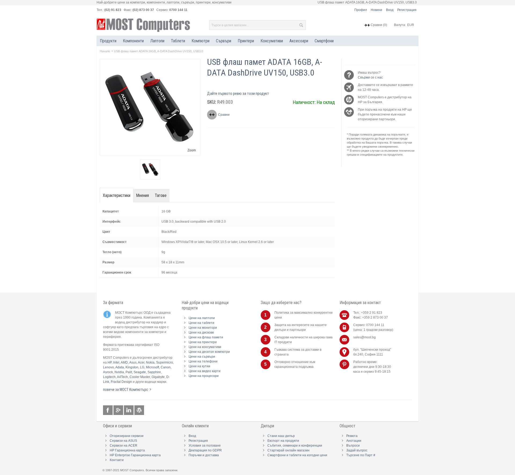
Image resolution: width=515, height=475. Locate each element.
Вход (389, 10)
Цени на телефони (203, 361)
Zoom (191, 150)
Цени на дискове (201, 332)
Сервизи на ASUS (123, 441)
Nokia (150, 362)
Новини (376, 10)
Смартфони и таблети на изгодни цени (297, 455)
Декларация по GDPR (205, 450)
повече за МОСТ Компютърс (125, 389)
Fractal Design (121, 382)
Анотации (353, 441)
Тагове (161, 195)
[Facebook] (108, 410)
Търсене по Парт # (360, 455)
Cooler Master (140, 377)
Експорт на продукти (283, 441)
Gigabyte (158, 377)
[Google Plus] (118, 410)
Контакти (117, 460)
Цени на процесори (204, 376)
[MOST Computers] (143, 25)
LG (142, 367)
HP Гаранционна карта (127, 450)
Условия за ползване (205, 445)
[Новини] (139, 410)
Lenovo (108, 367)
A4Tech (122, 377)
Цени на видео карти (204, 371)
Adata (119, 367)
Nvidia (119, 372)
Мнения (142, 195)
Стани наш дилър (281, 436)
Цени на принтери (203, 342)
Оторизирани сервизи (127, 436)
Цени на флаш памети (206, 337)
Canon (166, 367)
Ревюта (352, 436)
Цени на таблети (201, 323)
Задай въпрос (356, 450)
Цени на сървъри (202, 356)
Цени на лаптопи (202, 318)
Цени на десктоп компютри (209, 352)
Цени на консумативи (205, 347)
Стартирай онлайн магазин (288, 450)
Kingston (132, 367)
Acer (141, 362)
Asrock (108, 372)
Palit (129, 372)
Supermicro (164, 362)
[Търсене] (301, 25)
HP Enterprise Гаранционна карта (135, 455)
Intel (116, 362)
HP (110, 362)
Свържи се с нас (370, 77)
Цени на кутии (199, 366)
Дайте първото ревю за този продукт (238, 93)
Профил (360, 10)
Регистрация (407, 10)
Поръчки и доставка (204, 455)
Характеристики (116, 195)
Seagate (140, 372)
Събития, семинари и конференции (294, 445)
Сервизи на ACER (123, 445)
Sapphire (154, 372)
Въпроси (353, 445)
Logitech (109, 377)
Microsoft (152, 367)
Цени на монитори (203, 328)
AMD (124, 362)
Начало (105, 51)
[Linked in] (129, 410)
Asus (133, 362)
